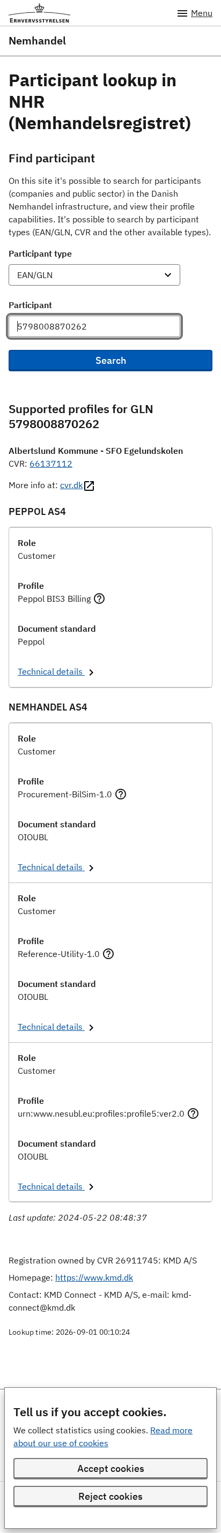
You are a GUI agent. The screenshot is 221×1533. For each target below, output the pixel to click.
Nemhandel (37, 40)
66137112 (51, 463)
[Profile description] (99, 598)
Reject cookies (110, 1496)
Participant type (40, 253)
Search (110, 360)
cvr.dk (71, 485)
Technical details (51, 671)
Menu (201, 13)
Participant (30, 305)
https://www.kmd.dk (94, 1277)
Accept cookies (110, 1468)
